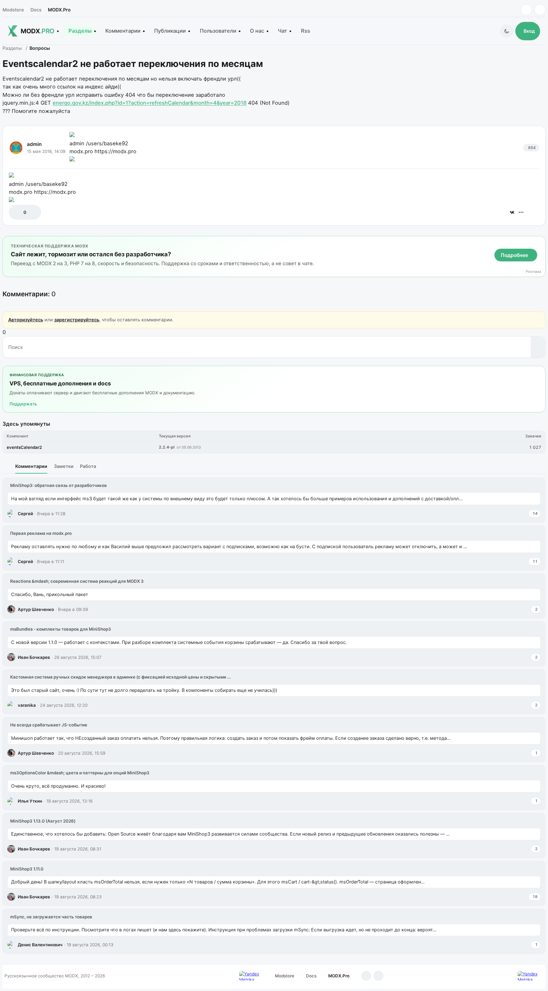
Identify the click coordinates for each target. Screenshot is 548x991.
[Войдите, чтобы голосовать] (17, 212)
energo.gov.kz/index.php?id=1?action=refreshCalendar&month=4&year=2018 (149, 103)
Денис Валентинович (40, 944)
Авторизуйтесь (25, 319)
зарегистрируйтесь (76, 319)
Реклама (533, 271)
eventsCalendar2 (24, 447)
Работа (88, 466)
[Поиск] (538, 347)
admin (34, 144)
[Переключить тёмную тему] (506, 31)
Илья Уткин (30, 801)
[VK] (539, 9)
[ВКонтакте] (512, 212)
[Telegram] (526, 9)
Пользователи (218, 31)
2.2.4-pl (166, 447)
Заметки (64, 466)
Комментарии (122, 31)
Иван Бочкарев (34, 657)
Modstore (13, 9)
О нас (257, 31)
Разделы (80, 31)
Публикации (170, 31)
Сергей (25, 513)
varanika (27, 705)
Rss (305, 31)
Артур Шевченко (36, 609)
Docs (36, 9)
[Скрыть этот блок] (539, 242)
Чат (282, 31)
